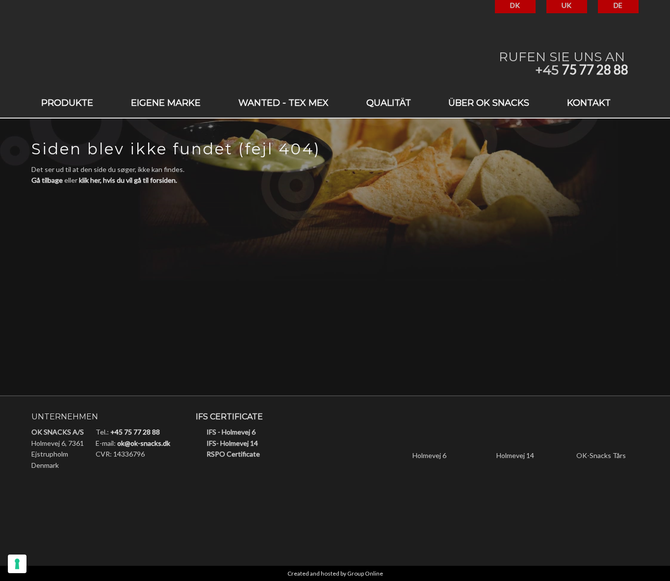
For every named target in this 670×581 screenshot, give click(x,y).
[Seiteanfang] (127, 59)
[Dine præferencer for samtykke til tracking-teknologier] (17, 564)
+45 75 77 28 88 (135, 432)
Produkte (67, 102)
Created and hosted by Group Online (335, 573)
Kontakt (589, 102)
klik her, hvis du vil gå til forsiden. (128, 180)
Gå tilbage (47, 180)
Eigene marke (166, 102)
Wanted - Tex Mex (283, 102)
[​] (232, 481)
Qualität (388, 102)
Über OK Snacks (488, 102)
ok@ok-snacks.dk (143, 443)
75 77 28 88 (595, 69)
